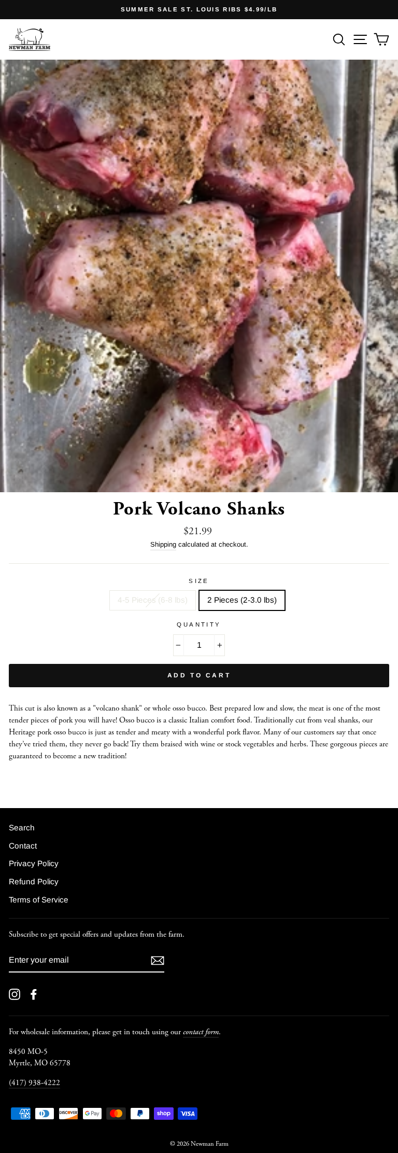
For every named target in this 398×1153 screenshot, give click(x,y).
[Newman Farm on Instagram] (14, 994)
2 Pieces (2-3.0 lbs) (242, 599)
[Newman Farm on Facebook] (33, 994)
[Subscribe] (157, 960)
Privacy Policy (34, 863)
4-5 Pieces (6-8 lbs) (153, 599)
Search (22, 827)
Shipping (163, 544)
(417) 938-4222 (34, 1083)
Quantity (199, 624)
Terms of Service (38, 899)
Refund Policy (34, 881)
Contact (23, 845)
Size (199, 581)
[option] (199, 9)
